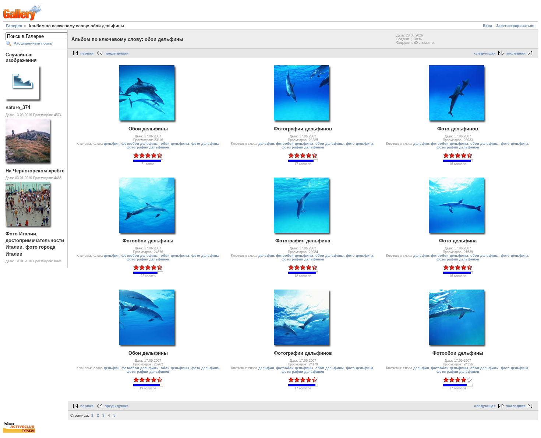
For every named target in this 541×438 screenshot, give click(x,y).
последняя (516, 53)
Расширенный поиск (33, 43)
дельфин (111, 144)
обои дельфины (175, 144)
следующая (485, 53)
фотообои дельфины (140, 144)
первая (86, 53)
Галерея (14, 26)
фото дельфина (205, 144)
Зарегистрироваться (515, 26)
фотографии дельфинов (148, 147)
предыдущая (116, 53)
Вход (487, 26)
